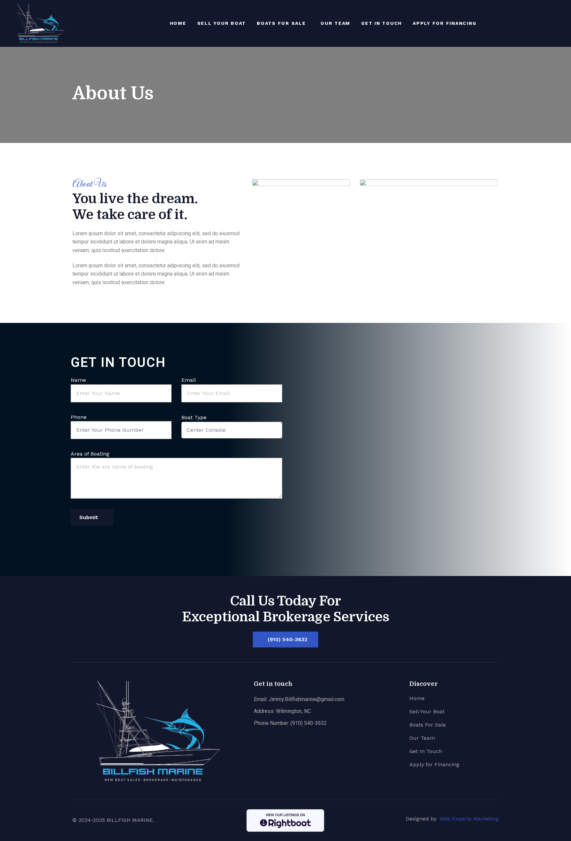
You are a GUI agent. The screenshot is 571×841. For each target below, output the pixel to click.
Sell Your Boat (221, 23)
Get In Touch (381, 23)
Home (178, 23)
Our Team (335, 23)
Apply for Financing (444, 23)
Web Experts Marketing (469, 819)
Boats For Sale (281, 23)
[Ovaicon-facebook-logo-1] (549, 23)
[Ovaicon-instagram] (560, 23)
